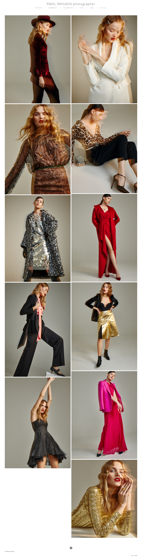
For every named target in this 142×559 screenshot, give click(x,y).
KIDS (82, 7)
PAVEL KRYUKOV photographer (71, 3)
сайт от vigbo (134, 555)
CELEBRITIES (68, 7)
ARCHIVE (39, 7)
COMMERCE (53, 7)
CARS (92, 7)
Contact (103, 7)
